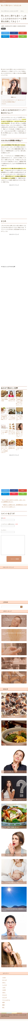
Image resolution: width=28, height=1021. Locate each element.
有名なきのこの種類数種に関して (11, 450)
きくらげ (4, 982)
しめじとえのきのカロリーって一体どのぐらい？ (13, 102)
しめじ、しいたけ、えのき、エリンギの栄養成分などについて (11, 419)
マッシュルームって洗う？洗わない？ (19, 450)
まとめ (4, 105)
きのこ (3, 30)
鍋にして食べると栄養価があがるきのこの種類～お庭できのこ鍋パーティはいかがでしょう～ (19, 403)
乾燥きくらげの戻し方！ (8, 773)
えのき (4, 979)
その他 (4, 992)
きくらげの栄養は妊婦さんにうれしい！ (12, 884)
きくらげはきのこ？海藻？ (8, 967)
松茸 (3, 1004)
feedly (23, 38)
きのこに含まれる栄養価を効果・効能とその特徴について (4, 419)
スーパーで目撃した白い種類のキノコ (4, 434)
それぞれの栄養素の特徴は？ (9, 103)
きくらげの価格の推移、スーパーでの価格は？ (13, 856)
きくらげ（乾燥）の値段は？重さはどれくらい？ (14, 801)
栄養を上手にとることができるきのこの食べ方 (11, 434)
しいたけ (4, 987)
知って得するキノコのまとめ (11, 5)
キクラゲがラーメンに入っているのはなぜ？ (13, 746)
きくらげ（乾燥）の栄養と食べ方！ (10, 829)
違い (3, 1009)
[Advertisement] (14, 54)
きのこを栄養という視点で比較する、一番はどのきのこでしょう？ (19, 420)
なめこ (4, 994)
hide (14, 99)
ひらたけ (4, 997)
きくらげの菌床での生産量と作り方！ (11, 718)
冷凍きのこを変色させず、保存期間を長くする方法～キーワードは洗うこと (19, 435)
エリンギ (4, 999)
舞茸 (3, 1006)
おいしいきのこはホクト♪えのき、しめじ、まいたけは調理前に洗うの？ (4, 451)
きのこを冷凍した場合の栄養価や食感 (4, 401)
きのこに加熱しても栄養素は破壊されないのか (11, 401)
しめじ (4, 989)
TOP (10, 11)
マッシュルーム (6, 1001)
